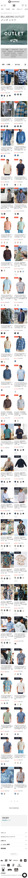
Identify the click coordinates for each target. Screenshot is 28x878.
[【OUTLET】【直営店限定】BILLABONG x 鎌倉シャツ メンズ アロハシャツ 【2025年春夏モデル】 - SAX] (7, 624)
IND (4, 96)
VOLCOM (13, 57)
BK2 (4, 546)
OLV (18, 94)
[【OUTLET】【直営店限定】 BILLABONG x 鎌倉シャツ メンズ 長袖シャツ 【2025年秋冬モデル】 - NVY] (20, 463)
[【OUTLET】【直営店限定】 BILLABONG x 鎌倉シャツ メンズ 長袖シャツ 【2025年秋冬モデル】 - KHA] (7, 463)
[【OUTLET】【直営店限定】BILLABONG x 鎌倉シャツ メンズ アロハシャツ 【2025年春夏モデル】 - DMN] (7, 592)
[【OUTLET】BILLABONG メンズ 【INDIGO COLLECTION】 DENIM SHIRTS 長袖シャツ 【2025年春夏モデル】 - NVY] (20, 137)
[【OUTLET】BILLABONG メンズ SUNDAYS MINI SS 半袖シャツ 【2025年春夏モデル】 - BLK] (20, 167)
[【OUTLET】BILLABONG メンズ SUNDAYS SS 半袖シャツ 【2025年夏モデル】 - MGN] (20, 225)
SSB (2, 390)
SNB (4, 421)
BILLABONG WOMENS (10, 53)
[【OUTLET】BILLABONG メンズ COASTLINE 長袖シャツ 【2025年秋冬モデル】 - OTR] (20, 109)
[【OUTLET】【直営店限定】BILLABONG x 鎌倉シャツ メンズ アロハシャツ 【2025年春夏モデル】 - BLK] (7, 560)
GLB (15, 361)
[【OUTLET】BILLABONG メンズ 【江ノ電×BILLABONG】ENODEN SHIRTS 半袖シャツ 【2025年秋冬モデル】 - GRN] (7, 656)
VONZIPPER (14, 55)
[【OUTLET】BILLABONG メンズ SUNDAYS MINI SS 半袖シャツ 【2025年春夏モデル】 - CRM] (20, 685)
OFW (15, 644)
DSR (4, 242)
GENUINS (10, 51)
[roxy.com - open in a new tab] (10, 860)
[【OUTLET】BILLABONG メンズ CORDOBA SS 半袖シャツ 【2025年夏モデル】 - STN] (7, 344)
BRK (2, 270)
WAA (4, 305)
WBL (7, 185)
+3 (15, 274)
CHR (2, 214)
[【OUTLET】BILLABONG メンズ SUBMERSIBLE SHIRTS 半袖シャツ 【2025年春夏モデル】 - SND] (20, 775)
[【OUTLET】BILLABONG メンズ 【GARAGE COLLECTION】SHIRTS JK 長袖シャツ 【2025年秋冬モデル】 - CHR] (7, 195)
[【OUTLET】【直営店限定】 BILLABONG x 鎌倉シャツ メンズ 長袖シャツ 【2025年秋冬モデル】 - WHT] (20, 495)
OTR (21, 94)
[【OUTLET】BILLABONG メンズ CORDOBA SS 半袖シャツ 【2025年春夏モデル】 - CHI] (7, 167)
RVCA (20, 55)
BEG (2, 546)
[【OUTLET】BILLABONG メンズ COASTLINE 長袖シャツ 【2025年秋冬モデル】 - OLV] (7, 109)
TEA (2, 451)
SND (4, 270)
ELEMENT (20, 53)
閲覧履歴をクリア (6, 820)
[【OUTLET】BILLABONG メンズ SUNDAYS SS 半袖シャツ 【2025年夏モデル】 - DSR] (7, 225)
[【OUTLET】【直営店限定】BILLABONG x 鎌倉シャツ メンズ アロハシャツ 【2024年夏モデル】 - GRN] (20, 253)
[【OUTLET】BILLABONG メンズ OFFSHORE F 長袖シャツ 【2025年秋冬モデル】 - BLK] (7, 316)
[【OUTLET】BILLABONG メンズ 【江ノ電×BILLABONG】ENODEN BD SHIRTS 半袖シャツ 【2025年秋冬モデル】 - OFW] (20, 624)
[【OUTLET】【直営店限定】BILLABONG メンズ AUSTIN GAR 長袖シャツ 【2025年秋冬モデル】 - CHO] (7, 402)
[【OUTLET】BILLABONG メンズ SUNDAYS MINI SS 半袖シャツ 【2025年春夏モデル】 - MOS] (7, 715)
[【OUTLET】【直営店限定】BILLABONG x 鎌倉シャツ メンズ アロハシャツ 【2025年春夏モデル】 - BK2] (20, 527)
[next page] (17, 801)
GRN (2, 675)
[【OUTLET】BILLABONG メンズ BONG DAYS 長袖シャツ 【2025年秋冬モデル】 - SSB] (7, 372)
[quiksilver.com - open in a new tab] (2, 860)
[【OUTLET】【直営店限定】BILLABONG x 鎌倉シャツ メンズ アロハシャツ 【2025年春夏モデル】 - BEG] (7, 527)
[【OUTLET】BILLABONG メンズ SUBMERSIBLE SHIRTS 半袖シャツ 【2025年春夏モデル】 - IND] (7, 775)
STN (4, 362)
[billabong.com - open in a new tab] (6, 860)
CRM (18, 185)
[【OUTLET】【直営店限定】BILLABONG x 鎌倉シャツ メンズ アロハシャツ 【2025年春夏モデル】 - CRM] (20, 559)
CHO (2, 421)
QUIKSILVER (15, 49)
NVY (10, 96)
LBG (18, 272)
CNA (2, 362)
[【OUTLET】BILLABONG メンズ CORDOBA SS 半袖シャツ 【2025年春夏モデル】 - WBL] (7, 685)
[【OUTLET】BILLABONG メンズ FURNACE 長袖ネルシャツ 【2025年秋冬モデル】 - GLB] (20, 344)
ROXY (21, 49)
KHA (7, 96)
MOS (21, 185)
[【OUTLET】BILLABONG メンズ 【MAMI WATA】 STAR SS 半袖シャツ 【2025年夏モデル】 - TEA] (7, 432)
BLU (2, 96)
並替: (6, 64)
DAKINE (7, 55)
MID (4, 185)
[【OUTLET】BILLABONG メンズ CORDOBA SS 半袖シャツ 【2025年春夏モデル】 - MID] (20, 656)
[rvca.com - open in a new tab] (15, 860)
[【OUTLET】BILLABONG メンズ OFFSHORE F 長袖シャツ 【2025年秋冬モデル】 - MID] (20, 316)
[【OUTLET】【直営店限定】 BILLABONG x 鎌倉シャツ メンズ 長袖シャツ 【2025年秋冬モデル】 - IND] (20, 431)
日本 (13, 854)
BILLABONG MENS (19, 51)
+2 (2, 98)
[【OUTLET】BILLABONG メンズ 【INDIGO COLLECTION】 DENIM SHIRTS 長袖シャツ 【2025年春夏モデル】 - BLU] (7, 137)
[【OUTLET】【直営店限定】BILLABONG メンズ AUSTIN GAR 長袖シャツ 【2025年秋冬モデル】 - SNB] (20, 402)
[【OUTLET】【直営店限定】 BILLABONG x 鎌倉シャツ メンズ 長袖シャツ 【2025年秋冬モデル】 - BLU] (7, 77)
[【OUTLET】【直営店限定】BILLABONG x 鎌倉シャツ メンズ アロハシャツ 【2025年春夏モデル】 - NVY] (20, 592)
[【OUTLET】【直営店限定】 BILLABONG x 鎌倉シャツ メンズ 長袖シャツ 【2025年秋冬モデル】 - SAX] (7, 495)
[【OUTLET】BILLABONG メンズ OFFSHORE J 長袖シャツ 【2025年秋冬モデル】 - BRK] (7, 253)
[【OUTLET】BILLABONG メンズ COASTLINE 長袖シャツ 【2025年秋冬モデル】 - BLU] (20, 77)
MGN (7, 242)
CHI (2, 185)
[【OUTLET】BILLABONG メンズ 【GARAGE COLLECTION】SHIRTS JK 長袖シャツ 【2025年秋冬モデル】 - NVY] (20, 195)
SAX (15, 272)
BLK (15, 185)
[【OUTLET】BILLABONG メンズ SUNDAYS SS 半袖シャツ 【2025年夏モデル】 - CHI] (20, 745)
